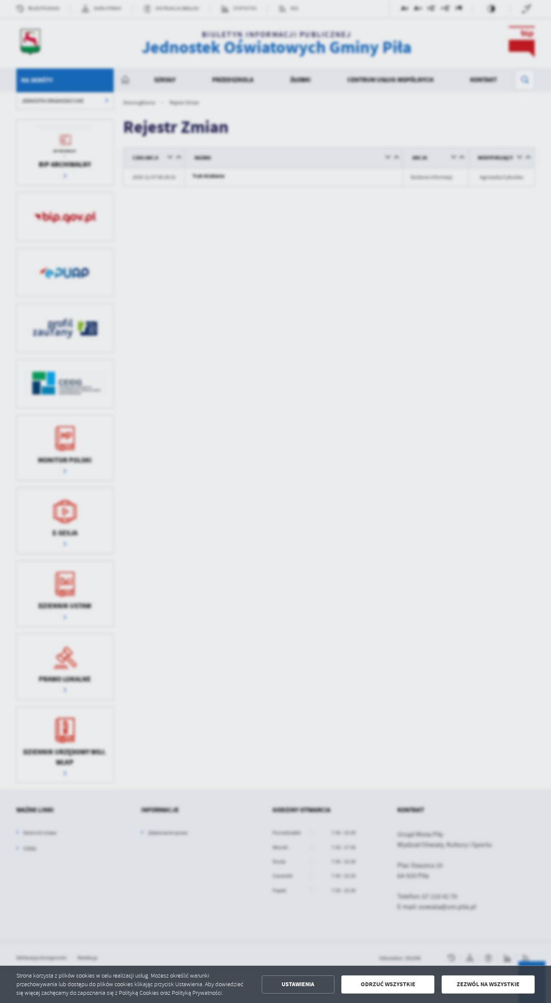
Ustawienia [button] (298, 984)
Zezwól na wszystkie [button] (488, 984)
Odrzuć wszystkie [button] (388, 984)
